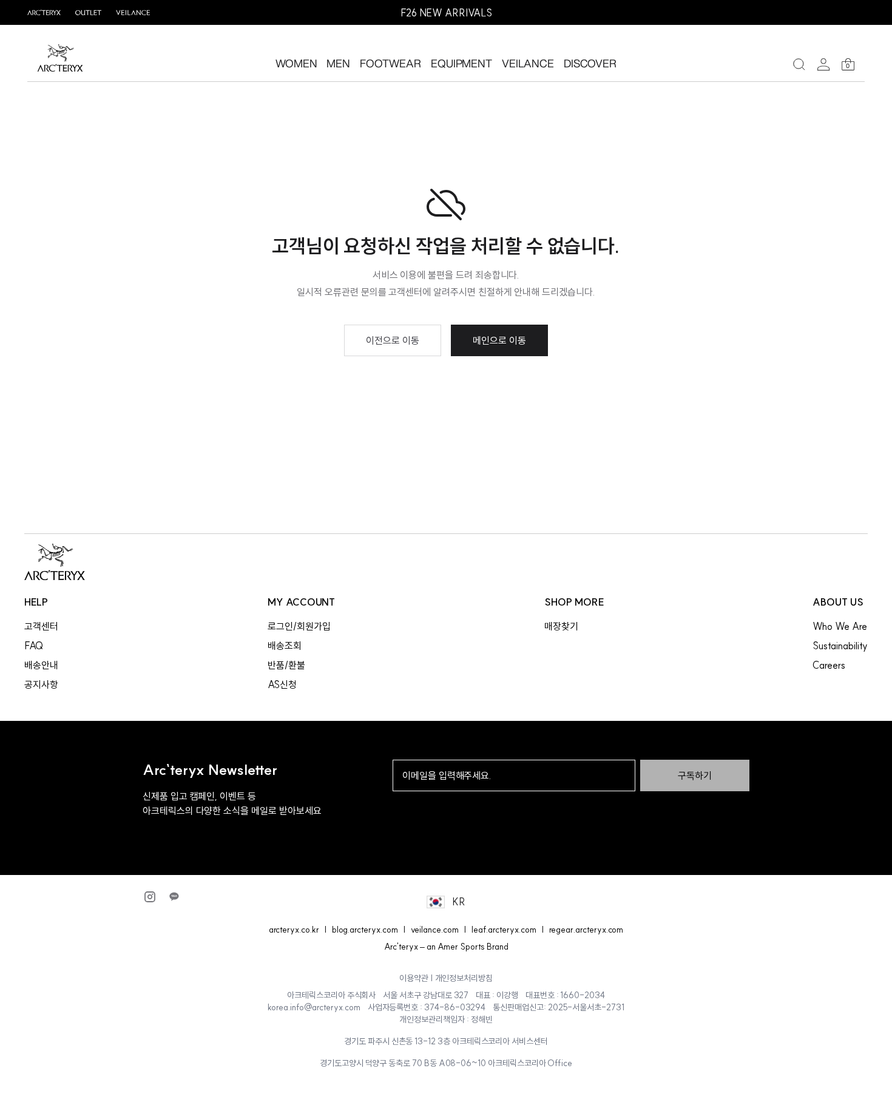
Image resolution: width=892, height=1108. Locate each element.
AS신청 (282, 684)
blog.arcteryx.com (365, 929)
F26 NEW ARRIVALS (446, 13)
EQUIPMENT (461, 63)
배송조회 (285, 646)
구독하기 (695, 775)
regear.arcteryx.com (586, 929)
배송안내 (41, 665)
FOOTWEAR (390, 63)
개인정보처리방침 (464, 978)
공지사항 (41, 684)
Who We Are (840, 626)
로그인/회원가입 (299, 626)
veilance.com (435, 929)
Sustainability (840, 646)
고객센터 (41, 626)
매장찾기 (561, 626)
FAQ (33, 646)
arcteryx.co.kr (294, 929)
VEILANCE (528, 63)
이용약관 (413, 978)
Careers (829, 665)
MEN (338, 63)
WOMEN (296, 63)
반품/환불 (286, 665)
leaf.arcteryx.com (503, 929)
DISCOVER (590, 63)
